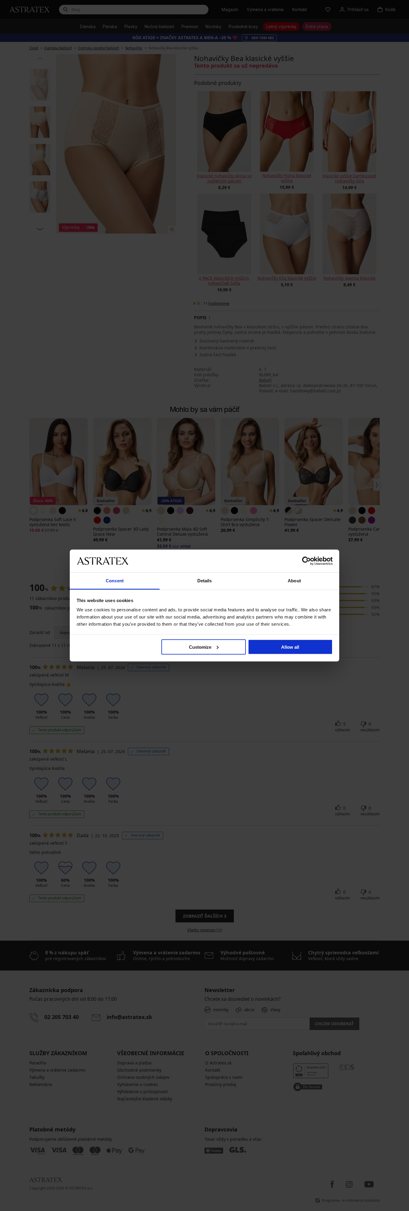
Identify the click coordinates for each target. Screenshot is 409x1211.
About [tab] (294, 580)
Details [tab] (204, 580)
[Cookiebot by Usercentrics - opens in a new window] (306, 560)
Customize (200, 646)
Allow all (290, 646)
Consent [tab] (115, 580)
